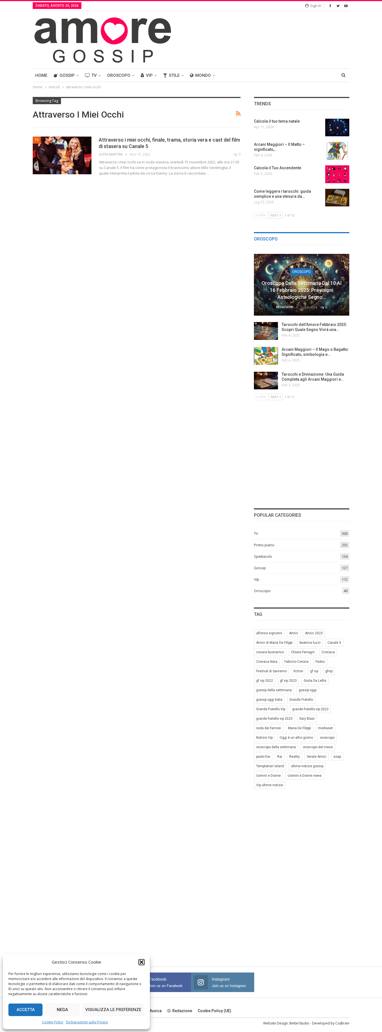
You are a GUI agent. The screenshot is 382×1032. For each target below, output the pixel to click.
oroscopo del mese (318, 747)
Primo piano (264, 544)
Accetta (25, 1009)
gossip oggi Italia (269, 700)
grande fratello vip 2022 (310, 709)
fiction (298, 671)
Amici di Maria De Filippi (274, 643)
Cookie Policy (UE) (214, 1011)
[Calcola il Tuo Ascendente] (337, 174)
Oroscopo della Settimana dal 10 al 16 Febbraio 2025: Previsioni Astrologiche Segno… (301, 290)
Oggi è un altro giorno (296, 738)
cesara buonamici (270, 652)
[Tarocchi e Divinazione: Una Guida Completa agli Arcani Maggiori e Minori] (266, 381)
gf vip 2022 (264, 681)
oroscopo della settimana (276, 747)
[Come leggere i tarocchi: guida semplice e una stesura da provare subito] (337, 198)
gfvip (329, 671)
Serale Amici (316, 757)
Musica (155, 1011)
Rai (279, 757)
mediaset (325, 728)
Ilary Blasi (307, 719)
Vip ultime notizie (269, 785)
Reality (294, 757)
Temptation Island (270, 766)
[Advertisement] (301, 453)
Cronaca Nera (266, 662)
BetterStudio (299, 1023)
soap (337, 757)
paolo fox (263, 757)
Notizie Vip (264, 738)
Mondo (203, 75)
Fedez (320, 662)
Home (41, 75)
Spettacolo (263, 556)
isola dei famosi (268, 728)
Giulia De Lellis (315, 681)
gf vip (314, 671)
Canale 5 (334, 643)
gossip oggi (308, 690)
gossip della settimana (274, 690)
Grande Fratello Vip (270, 709)
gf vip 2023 (288, 681)
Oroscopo (118, 75)
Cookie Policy (52, 1022)
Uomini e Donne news (305, 776)
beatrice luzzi (310, 643)
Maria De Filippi (299, 728)
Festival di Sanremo (271, 671)
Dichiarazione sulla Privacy (87, 1022)
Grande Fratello (301, 700)
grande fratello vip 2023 (274, 719)
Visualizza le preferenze (113, 1009)
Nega (62, 1009)
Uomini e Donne (268, 776)
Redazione (182, 1011)
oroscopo (327, 738)
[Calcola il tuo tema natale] (337, 128)
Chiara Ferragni (303, 652)
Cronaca (328, 652)
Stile (174, 75)
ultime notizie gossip (307, 766)
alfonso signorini (269, 633)
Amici (293, 633)
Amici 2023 (314, 633)
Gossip (67, 75)
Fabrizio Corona (296, 662)
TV (94, 75)
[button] (141, 962)
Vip (149, 75)
